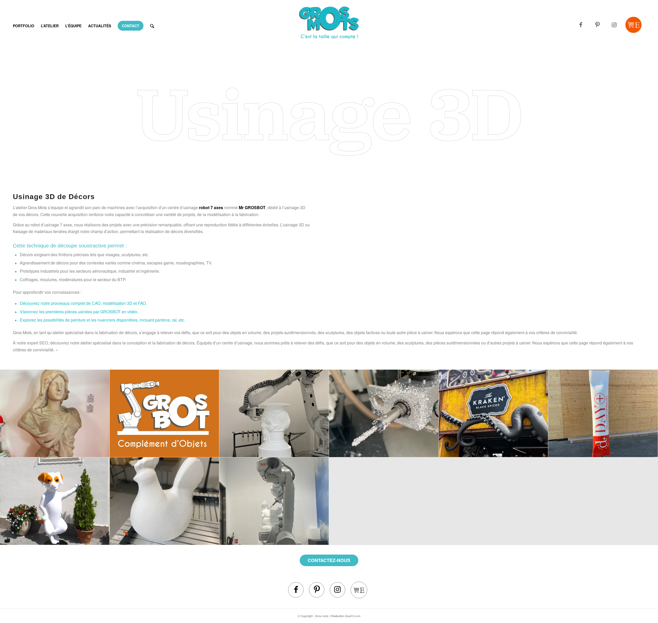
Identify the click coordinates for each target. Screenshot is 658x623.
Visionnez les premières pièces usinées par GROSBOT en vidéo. (79, 312)
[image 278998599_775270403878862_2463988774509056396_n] (55, 413)
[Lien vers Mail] (633, 24)
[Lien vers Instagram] (614, 25)
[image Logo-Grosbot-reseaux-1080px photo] (165, 413)
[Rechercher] (152, 25)
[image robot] (274, 501)
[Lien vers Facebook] (581, 25)
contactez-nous (329, 560)
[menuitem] (24, 25)
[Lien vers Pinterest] (597, 25)
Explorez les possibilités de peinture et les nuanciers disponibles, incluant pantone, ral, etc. (102, 320)
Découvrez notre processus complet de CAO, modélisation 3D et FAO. (83, 303)
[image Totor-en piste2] (55, 501)
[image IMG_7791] (384, 413)
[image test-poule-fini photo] (165, 501)
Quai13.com (352, 616)
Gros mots (321, 616)
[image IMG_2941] (274, 413)
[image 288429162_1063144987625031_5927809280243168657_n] (494, 413)
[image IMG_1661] (603, 413)
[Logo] (329, 32)
